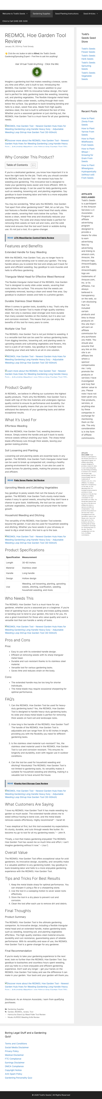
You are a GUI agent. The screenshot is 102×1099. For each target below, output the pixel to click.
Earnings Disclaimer (15, 1062)
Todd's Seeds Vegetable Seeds (88, 76)
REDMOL (18, 1012)
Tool (31, 1012)
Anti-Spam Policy (13, 1074)
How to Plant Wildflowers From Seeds (87, 141)
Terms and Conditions (16, 1043)
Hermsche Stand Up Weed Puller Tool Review (27, 1014)
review (26, 1012)
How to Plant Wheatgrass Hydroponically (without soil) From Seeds (88, 171)
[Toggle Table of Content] (32, 165)
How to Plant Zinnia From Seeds (87, 121)
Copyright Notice (13, 1070)
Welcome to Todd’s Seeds (13, 13)
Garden (11, 1012)
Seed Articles (89, 13)
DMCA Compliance (14, 1066)
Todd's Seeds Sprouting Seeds (88, 65)
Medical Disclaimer (14, 1055)
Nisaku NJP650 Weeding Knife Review (24, 1017)
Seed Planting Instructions (66, 13)
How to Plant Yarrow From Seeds (87, 131)
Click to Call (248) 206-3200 (14, 21)
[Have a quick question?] (37, 72)
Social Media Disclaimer (17, 1047)
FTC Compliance (13, 1059)
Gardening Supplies (41, 13)
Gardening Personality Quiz (18, 1078)
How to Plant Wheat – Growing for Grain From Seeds (87, 155)
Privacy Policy (12, 1051)
